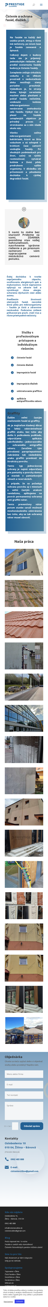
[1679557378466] (24, 762)
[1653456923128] (24, 606)
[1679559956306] (24, 1012)
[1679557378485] (24, 825)
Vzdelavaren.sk (10, 1286)
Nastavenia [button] (8, 1301)
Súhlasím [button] (19, 1301)
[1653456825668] (24, 575)
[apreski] (24, 1043)
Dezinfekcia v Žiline (12, 1277)
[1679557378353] (24, 700)
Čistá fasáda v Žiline (13, 1274)
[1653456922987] (24, 637)
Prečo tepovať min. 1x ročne (16, 1241)
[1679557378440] (24, 949)
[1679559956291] (24, 918)
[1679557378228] (24, 793)
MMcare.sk (9, 1283)
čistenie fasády (29, 68)
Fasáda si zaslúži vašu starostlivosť (19, 1244)
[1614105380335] (24, 669)
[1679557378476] (24, 731)
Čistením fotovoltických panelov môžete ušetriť (23, 1247)
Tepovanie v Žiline (12, 1271)
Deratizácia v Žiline (12, 1280)
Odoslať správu (32, 1126)
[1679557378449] (24, 981)
